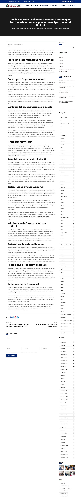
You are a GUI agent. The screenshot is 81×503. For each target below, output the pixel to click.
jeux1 (67, 226)
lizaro (67, 235)
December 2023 (67, 418)
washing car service (64, 496)
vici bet (67, 311)
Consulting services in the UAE (67, 169)
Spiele (67, 278)
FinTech (67, 190)
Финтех (67, 329)
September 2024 (67, 405)
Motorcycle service (64, 490)
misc (67, 241)
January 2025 (67, 393)
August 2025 (67, 372)
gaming (67, 205)
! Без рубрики (67, 117)
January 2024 (67, 415)
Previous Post (8, 322)
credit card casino (67, 175)
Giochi (17, 28)
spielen (67, 281)
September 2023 (67, 424)
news (67, 250)
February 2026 (68, 354)
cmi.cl (67, 166)
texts (67, 299)
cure (67, 178)
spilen (67, 287)
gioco (67, 211)
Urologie (67, 308)
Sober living (67, 266)
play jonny (67, 260)
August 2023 (67, 427)
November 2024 (67, 399)
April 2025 (67, 384)
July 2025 (67, 375)
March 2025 (67, 387)
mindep (67, 238)
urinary (67, 305)
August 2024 (67, 408)
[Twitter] (13, 317)
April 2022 (67, 442)
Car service (62, 483)
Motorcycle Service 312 (67, 244)
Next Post (55, 322)
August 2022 (67, 436)
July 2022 (67, 439)
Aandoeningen (67, 135)
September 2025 (67, 369)
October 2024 (67, 402)
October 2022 (67, 433)
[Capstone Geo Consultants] (13, 5)
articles (67, 141)
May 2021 (67, 448)
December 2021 (67, 445)
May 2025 (67, 381)
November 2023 (67, 421)
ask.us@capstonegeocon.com (13, 1)
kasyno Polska (67, 232)
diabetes (67, 181)
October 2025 (68, 366)
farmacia (67, 187)
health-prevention (67, 217)
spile (67, 284)
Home (13, 28)
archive (67, 138)
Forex (67, 193)
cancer (67, 156)
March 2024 (67, 411)
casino (67, 162)
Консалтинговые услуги (67, 320)
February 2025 (67, 390)
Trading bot (67, 302)
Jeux (67, 223)
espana (67, 184)
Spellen (67, 275)
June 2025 (67, 378)
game (67, 199)
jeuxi (67, 229)
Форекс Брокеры (67, 332)
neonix (67, 247)
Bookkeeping (67, 150)
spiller (67, 290)
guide (67, 214)
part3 (67, 253)
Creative (67, 172)
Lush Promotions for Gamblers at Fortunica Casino (66, 70)
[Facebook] (11, 317)
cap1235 (21, 44)
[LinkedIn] (18, 317)
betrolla (67, 144)
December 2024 (67, 396)
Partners (67, 257)
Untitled (61, 57)
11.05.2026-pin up (67, 123)
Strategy (67, 293)
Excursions (62, 488)
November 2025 (67, 363)
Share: (7, 317)
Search (61, 43)
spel (67, 269)
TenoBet (67, 296)
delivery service (63, 485)
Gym (69, 488)
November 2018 (67, 457)
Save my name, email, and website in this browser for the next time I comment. (22, 351)
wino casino (67, 317)
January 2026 (67, 357)
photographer (63, 493)
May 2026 (67, 345)
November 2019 (67, 454)
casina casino (67, 159)
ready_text (67, 263)
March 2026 (67, 351)
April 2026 (67, 348)
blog (67, 147)
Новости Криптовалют (67, 323)
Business (67, 153)
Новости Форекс (67, 326)
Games (67, 202)
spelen (67, 272)
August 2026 (67, 342)
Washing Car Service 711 (67, 314)
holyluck (67, 220)
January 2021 (67, 451)
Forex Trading (67, 196)
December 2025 (67, 360)
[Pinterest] (15, 317)
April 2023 (67, 430)
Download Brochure (66, 1)
